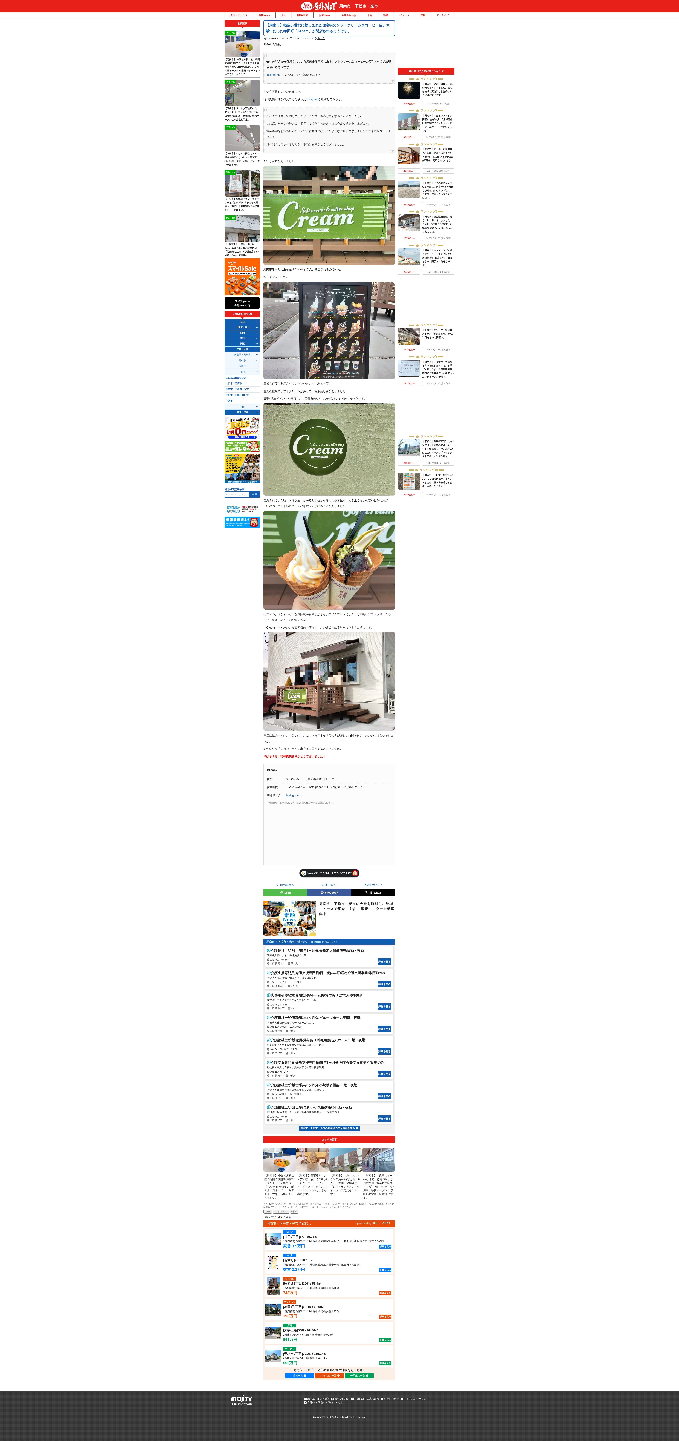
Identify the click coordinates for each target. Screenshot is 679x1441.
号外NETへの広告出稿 (366, 1398)
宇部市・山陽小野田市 (237, 395)
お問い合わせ (391, 1398)
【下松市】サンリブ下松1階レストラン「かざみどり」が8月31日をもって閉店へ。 (437, 334)
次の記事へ (371, 884)
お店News (324, 15)
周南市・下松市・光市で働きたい (287, 941)
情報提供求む (342, 1398)
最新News (264, 15)
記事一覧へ (329, 884)
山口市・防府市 (234, 383)
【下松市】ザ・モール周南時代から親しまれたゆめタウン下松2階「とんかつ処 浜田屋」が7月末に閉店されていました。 (438, 156)
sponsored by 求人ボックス (324, 942)
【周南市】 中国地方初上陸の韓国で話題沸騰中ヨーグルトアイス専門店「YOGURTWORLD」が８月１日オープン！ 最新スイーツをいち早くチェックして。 (242, 67)
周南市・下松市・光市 (358, 6)
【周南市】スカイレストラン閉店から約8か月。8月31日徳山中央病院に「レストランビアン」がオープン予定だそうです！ (437, 123)
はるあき (286, 1217)
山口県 (321, 38)
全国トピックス (239, 15)
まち (369, 15)
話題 (385, 15)
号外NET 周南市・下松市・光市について (330, 1402)
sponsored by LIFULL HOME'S (373, 1223)
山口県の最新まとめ (236, 378)
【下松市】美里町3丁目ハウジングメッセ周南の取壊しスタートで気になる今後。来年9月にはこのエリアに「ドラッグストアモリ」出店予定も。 (437, 449)
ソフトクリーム (281, 1211)
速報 (422, 15)
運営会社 (325, 1398)
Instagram (272, 74)
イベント (404, 15)
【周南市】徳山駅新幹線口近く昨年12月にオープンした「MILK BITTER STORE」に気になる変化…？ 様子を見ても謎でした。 (437, 224)
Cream (268, 1211)
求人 (283, 15)
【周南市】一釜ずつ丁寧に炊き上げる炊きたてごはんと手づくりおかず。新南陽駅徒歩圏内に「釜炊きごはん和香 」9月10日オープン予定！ (438, 369)
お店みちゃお (348, 15)
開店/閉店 (302, 15)
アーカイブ (442, 15)
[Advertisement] (426, 44)
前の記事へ (287, 884)
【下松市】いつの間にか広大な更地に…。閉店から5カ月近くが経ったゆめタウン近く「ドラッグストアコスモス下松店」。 (437, 190)
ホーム (311, 1398)
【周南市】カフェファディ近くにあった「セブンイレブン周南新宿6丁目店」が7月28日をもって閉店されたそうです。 (437, 258)
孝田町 (294, 1211)
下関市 (229, 401)
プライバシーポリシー (416, 1398)
